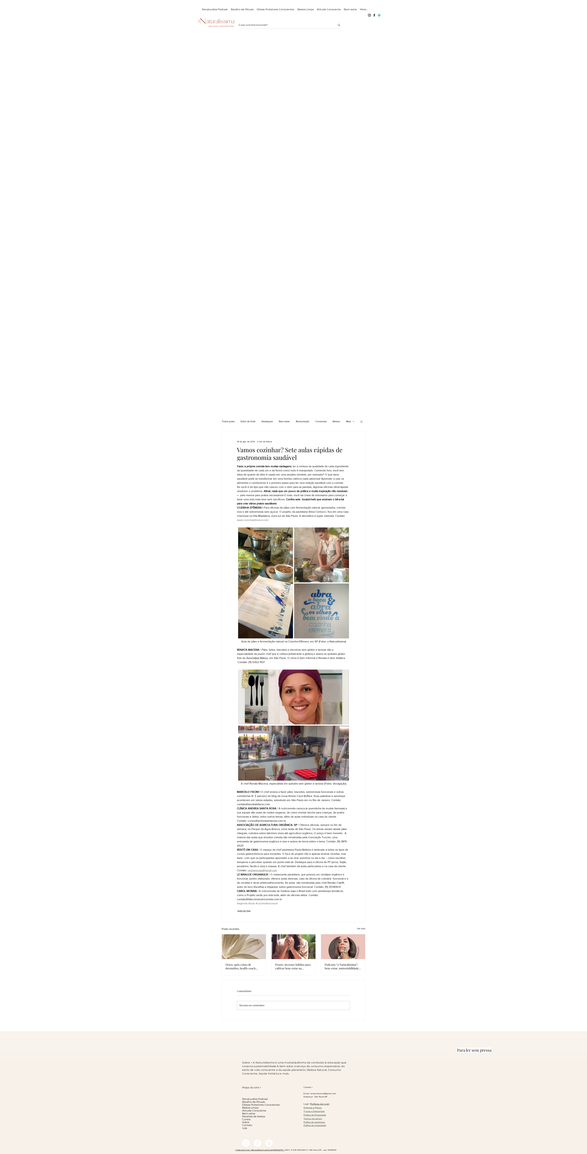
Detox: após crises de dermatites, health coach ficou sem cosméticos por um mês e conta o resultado (243, 966)
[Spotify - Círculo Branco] (269, 1143)
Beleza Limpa (250, 1107)
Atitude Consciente (254, 1110)
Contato (247, 1125)
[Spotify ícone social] (379, 15)
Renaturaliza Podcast (255, 1099)
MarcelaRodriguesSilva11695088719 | (268, 1150)
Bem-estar (284, 421)
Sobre (245, 1122)
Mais (348, 421)
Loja (244, 1128)
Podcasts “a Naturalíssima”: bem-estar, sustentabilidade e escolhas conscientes (343, 966)
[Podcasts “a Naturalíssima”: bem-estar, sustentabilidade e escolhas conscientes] (343, 946)
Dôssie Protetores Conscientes (258, 1104)
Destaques (267, 421)
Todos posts (228, 421)
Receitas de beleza (253, 1116)
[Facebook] (374, 15)
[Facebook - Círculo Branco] (257, 1143)
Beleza (336, 421)
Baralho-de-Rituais (253, 1101)
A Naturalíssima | (243, 1150)
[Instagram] (369, 15)
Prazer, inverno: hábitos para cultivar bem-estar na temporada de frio (293, 966)
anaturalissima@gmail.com (323, 1093)
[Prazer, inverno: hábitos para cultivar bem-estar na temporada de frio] (293, 946)
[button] (361, 421)
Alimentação (302, 421)
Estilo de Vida (248, 421)
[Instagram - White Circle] (245, 1143)
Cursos (246, 1119)
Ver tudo (361, 928)
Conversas (321, 421)
